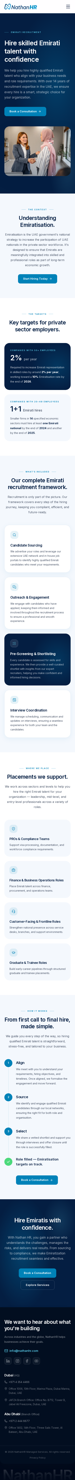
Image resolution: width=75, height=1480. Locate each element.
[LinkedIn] (8, 1361)
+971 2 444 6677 (19, 1420)
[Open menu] (68, 6)
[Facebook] (27, 1361)
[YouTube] (36, 1361)
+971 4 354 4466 (19, 1382)
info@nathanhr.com (23, 1351)
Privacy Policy (38, 1457)
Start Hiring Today (35, 278)
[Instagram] (17, 1361)
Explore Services (37, 1285)
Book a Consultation (23, 111)
